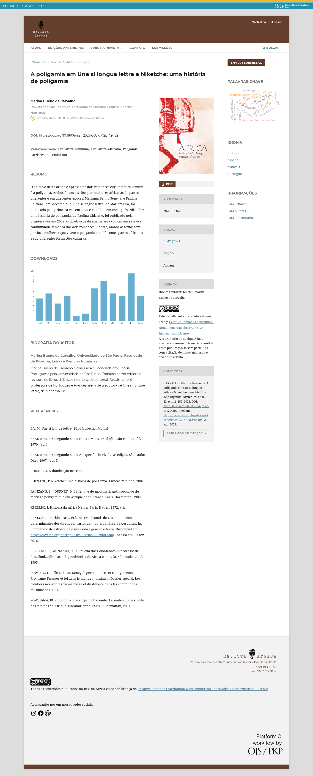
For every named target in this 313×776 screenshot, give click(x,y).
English (233, 153)
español (233, 160)
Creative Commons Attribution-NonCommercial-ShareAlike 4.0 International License (186, 327)
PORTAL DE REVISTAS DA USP (25, 6)
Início (35, 61)
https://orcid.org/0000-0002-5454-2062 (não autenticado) (70, 118)
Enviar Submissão (246, 62)
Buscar (272, 47)
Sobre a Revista (105, 47)
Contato (137, 47)
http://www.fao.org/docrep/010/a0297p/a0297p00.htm (71, 535)
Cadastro (259, 22)
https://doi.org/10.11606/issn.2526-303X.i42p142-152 (78, 135)
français (234, 167)
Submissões (162, 47)
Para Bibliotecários (241, 218)
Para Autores (237, 211)
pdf (169, 184)
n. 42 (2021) (67, 61)
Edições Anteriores (66, 47)
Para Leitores (237, 204)
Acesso (277, 22)
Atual (35, 47)
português (235, 174)
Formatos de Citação (185, 433)
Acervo (49, 61)
